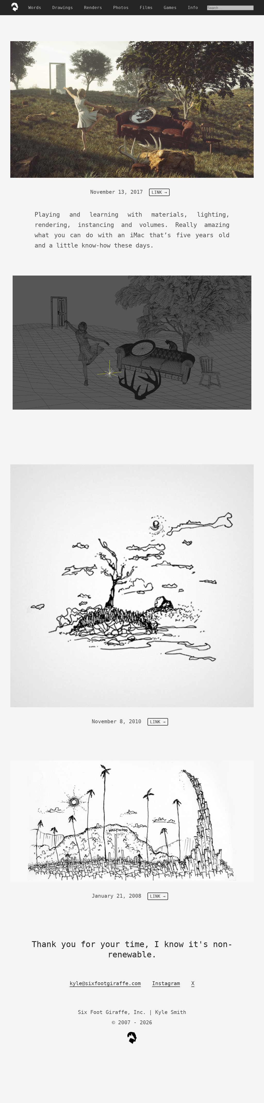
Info (193, 7)
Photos (121, 7)
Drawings (62, 7)
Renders (93, 7)
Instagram (166, 983)
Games (170, 7)
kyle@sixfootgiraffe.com (105, 983)
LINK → (159, 192)
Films (146, 7)
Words (34, 7)
